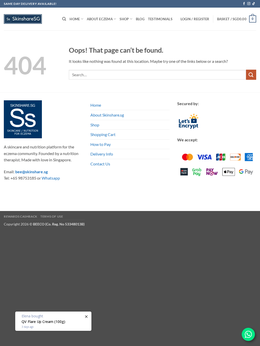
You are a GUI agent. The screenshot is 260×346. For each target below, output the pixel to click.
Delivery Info (101, 153)
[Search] (64, 19)
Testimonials (160, 19)
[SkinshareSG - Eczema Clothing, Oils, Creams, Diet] (29, 19)
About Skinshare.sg (107, 114)
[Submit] (251, 75)
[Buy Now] (53, 321)
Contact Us (100, 163)
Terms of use (51, 216)
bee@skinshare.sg (31, 171)
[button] (236, 19)
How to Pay (100, 144)
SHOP (124, 19)
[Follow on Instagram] (248, 4)
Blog (140, 19)
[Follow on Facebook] (244, 4)
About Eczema (100, 19)
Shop (94, 124)
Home (75, 19)
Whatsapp (51, 178)
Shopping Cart (103, 134)
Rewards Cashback (20, 216)
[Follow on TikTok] (253, 4)
